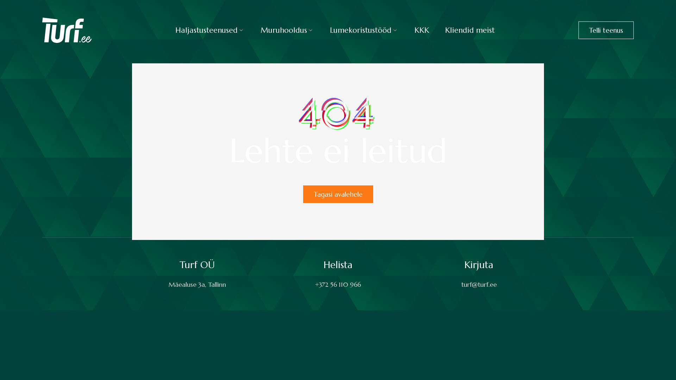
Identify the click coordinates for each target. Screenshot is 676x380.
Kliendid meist (470, 30)
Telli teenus (606, 30)
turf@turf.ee (479, 284)
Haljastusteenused (206, 30)
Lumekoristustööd (361, 30)
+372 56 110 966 (338, 284)
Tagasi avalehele (338, 194)
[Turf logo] (67, 30)
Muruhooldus (284, 30)
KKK (421, 30)
